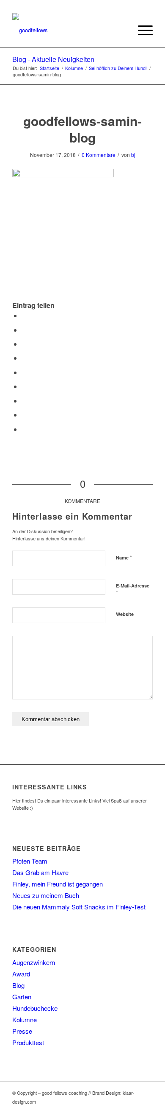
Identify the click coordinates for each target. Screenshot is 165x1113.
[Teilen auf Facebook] (24, 315)
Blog (18, 985)
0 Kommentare (99, 154)
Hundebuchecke (35, 1008)
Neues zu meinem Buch (45, 895)
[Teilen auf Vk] (24, 400)
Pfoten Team (29, 860)
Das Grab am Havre (40, 872)
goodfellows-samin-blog (82, 129)
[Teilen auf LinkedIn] (24, 372)
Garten (21, 996)
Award (21, 973)
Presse (22, 1030)
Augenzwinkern (33, 962)
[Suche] (121, 30)
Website (125, 614)
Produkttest (28, 1042)
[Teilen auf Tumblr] (24, 386)
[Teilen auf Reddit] (24, 414)
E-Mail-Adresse (132, 589)
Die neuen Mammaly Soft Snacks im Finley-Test (79, 906)
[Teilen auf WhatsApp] (24, 343)
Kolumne (24, 1019)
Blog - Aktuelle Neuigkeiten (53, 59)
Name (124, 557)
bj (133, 154)
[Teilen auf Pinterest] (24, 357)
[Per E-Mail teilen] (24, 429)
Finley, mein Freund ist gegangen (57, 883)
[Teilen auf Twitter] (24, 329)
